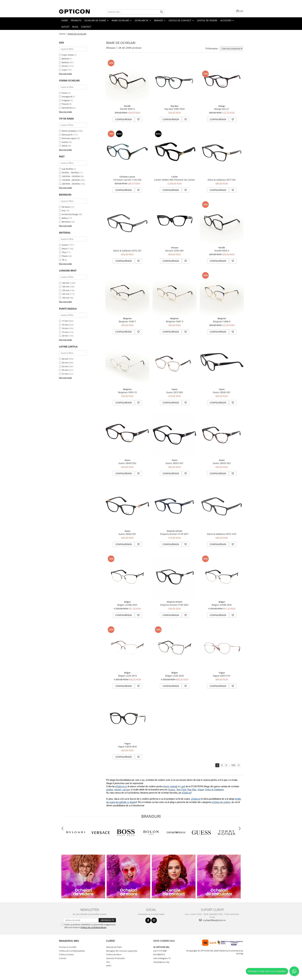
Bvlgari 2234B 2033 (127, 604)
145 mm (65, 286)
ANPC (109, 965)
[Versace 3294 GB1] (175, 222)
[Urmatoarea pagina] (239, 765)
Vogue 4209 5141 (222, 675)
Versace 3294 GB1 (174, 250)
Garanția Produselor (115, 958)
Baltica (65, 218)
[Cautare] (161, 11)
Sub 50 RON (67, 169)
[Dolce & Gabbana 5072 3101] (222, 506)
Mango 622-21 (221, 108)
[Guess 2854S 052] (127, 435)
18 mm (65, 324)
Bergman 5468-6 (221, 321)
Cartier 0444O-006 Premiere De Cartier (174, 179)
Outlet (65, 26)
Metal (64, 145)
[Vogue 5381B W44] (127, 718)
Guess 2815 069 (174, 392)
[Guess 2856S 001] (127, 506)
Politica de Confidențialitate (72, 950)
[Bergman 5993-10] (127, 364)
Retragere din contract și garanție (121, 950)
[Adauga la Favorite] (138, 119)
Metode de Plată (114, 947)
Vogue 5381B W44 (127, 746)
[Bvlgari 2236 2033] (175, 648)
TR (63, 259)
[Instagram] (154, 920)
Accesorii (226, 20)
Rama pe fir (67, 134)
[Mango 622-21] (222, 81)
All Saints (66, 206)
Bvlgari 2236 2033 (174, 675)
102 (233, 765)
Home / (63, 33)
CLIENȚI (110, 940)
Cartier (174, 176)
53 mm (65, 362)
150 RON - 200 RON (71, 180)
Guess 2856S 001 (127, 533)
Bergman (127, 318)
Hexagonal (67, 96)
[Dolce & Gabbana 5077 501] (222, 152)
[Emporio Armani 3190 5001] (175, 577)
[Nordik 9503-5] (127, 81)
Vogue (222, 672)
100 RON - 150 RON (71, 176)
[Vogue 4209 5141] (222, 648)
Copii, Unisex (68, 54)
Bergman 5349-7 (127, 321)
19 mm (65, 332)
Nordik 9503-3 (221, 250)
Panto (64, 92)
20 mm (65, 335)
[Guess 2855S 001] (175, 435)
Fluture (65, 103)
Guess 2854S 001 (222, 392)
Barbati (65, 62)
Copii (64, 69)
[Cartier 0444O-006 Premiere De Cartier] (175, 152)
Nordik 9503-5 (127, 108)
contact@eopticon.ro (214, 920)
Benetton (66, 221)
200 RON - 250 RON (71, 183)
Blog (75, 26)
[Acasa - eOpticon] (74, 12)
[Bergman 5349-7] (127, 293)
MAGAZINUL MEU (69, 940)
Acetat (65, 142)
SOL (108, 962)
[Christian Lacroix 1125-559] (127, 152)
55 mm (65, 370)
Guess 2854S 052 (127, 463)
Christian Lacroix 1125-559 (127, 179)
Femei (64, 66)
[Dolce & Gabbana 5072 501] (127, 222)
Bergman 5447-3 (174, 321)
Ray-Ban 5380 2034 (175, 108)
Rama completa (69, 130)
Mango (221, 106)
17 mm (65, 320)
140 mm (65, 283)
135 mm (65, 290)
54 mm (65, 358)
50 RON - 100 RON (70, 172)
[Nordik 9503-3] (222, 222)
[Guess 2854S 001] (222, 364)
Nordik (127, 106)
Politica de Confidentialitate (93, 927)
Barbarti (65, 58)
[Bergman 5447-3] (175, 293)
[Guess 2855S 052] (222, 435)
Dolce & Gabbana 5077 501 (222, 179)
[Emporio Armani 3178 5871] (175, 506)
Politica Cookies (66, 954)
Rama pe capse (69, 138)
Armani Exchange (70, 214)
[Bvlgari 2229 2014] (127, 648)
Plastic (65, 256)
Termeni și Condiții (67, 947)
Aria (63, 210)
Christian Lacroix (127, 176)
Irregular (66, 100)
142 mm (65, 294)
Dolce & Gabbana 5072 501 (127, 250)
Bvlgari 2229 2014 (127, 675)
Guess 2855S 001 (174, 463)
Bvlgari (127, 601)
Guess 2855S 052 (222, 463)
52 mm (65, 366)
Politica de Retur (113, 954)
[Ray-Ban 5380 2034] (175, 81)
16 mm (65, 328)
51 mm (65, 373)
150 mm (65, 297)
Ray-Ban (174, 106)
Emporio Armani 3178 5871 (174, 533)
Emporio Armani (174, 530)
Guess (174, 389)
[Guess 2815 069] (175, 364)
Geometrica (67, 107)
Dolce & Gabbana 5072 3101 (222, 533)
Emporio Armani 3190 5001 (174, 604)
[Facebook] (148, 920)
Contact (86, 26)
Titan (64, 252)
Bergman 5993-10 (127, 392)
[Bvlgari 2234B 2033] (127, 577)
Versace (174, 247)
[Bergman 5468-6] (222, 293)
